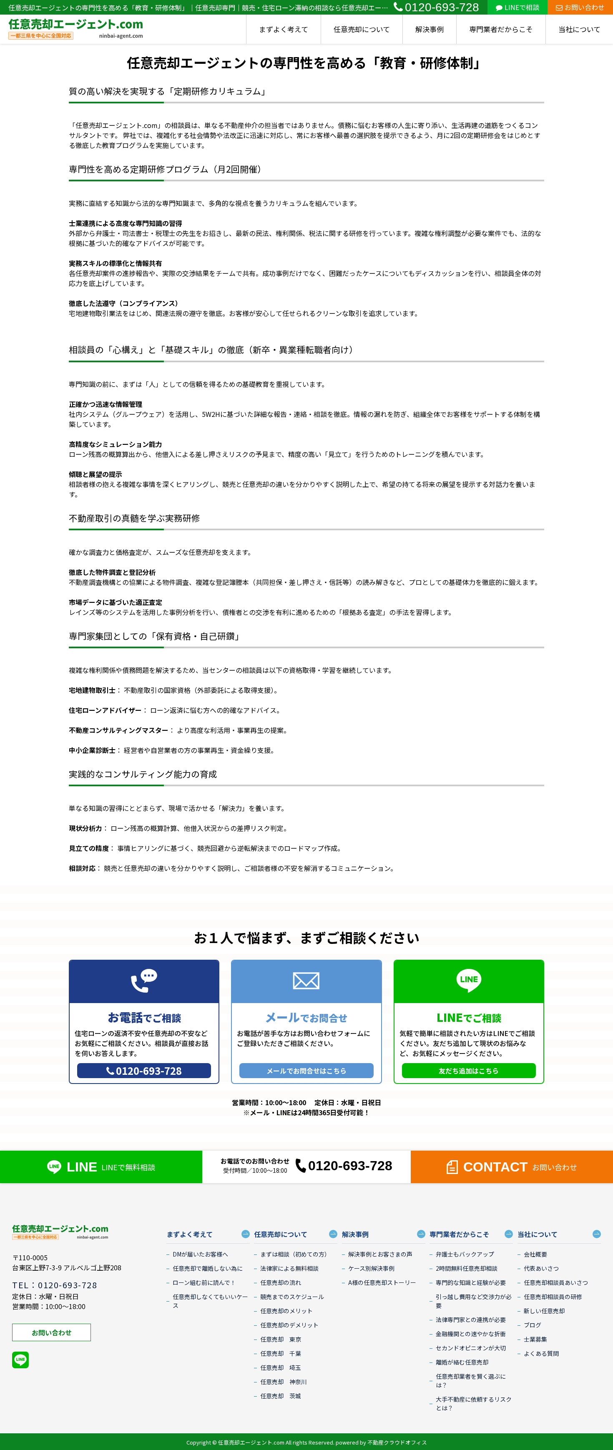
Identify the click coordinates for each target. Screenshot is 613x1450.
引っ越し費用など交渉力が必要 (474, 1301)
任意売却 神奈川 (283, 1381)
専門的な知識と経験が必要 (471, 1282)
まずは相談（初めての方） (295, 1254)
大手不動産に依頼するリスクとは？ (474, 1403)
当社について (579, 29)
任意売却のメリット (286, 1311)
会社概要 (535, 1254)
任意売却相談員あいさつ (556, 1282)
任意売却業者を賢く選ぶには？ (471, 1380)
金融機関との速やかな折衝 (471, 1334)
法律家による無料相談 (289, 1268)
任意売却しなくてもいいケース (210, 1301)
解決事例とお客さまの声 (380, 1254)
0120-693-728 (442, 7)
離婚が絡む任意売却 (462, 1362)
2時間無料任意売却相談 (466, 1268)
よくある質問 (541, 1353)
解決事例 (429, 29)
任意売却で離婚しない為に (208, 1268)
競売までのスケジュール (292, 1296)
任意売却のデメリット (289, 1325)
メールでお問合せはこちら (306, 1071)
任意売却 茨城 (280, 1396)
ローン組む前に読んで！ (204, 1282)
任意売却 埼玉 (280, 1367)
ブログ (532, 1325)
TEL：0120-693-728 (54, 1285)
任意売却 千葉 (280, 1353)
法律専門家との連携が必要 (471, 1319)
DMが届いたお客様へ (200, 1254)
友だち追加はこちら (469, 1071)
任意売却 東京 (280, 1339)
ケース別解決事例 (371, 1268)
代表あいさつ (541, 1268)
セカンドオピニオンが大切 (471, 1348)
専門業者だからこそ (501, 29)
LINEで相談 (522, 7)
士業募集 (535, 1339)
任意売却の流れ (280, 1282)
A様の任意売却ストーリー (382, 1282)
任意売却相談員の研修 (553, 1296)
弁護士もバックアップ (465, 1254)
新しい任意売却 (544, 1311)
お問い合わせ (585, 7)
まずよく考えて (283, 29)
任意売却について (362, 29)
